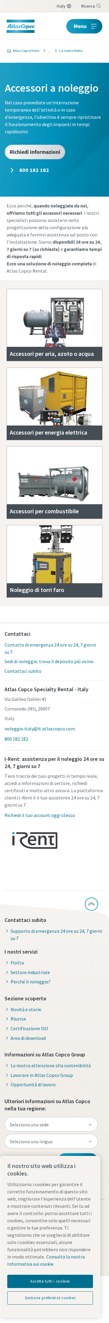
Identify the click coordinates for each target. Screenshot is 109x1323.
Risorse (18, 1019)
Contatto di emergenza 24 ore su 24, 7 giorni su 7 (50, 648)
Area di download (28, 1038)
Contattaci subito (23, 671)
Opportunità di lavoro (33, 1084)
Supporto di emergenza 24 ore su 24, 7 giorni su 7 (56, 934)
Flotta (17, 963)
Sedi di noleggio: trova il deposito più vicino (49, 661)
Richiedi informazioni (35, 151)
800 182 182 (33, 169)
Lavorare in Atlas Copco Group (42, 1075)
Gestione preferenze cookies (50, 1297)
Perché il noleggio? (31, 982)
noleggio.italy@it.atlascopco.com (40, 729)
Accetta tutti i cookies (50, 1281)
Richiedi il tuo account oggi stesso (40, 815)
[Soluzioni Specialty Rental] (47, 50)
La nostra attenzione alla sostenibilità (51, 1065)
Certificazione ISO (29, 1028)
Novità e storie (26, 1009)
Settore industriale (30, 972)
